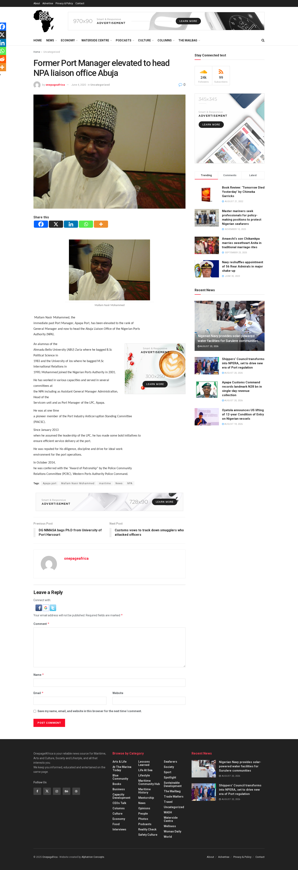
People (143, 813)
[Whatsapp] (86, 224)
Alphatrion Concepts (92, 857)
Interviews (119, 829)
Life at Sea (145, 770)
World (168, 836)
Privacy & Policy (64, 3)
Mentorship (146, 797)
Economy (68, 40)
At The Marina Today (122, 768)
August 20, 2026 (208, 346)
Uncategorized (51, 52)
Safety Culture (147, 834)
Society (169, 767)
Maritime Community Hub (149, 782)
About (36, 3)
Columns (165, 40)
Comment (41, 624)
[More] (101, 224)
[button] (39, 607)
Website (118, 693)
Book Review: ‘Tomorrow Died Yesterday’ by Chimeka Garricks (243, 192)
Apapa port (50, 483)
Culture (144, 40)
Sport (167, 772)
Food (116, 824)
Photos (143, 818)
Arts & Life (119, 761)
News (50, 40)
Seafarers (170, 761)
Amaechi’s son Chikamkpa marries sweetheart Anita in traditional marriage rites (242, 243)
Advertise (47, 3)
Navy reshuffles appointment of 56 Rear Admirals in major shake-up (242, 266)
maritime (105, 483)
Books (117, 784)
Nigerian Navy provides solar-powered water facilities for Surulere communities (240, 766)
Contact (79, 3)
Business (119, 789)
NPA (129, 483)
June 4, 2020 (78, 84)
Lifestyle (144, 775)
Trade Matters (173, 796)
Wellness (170, 826)
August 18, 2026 (233, 424)
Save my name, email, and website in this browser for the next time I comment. (90, 711)
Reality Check (147, 829)
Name (38, 675)
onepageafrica (55, 84)
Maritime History (144, 791)
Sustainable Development (173, 784)
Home (37, 40)
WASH (168, 812)
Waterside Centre (95, 40)
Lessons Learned (144, 763)
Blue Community (120, 777)
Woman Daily (172, 831)
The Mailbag (187, 40)
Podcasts (123, 40)
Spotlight (170, 777)
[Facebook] (41, 224)
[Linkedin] (71, 224)
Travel (168, 801)
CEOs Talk (119, 803)
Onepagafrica (50, 857)
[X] (56, 224)
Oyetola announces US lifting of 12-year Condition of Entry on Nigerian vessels (243, 414)
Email (38, 693)
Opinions (144, 808)
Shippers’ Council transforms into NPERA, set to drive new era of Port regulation (243, 363)
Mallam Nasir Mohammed (77, 483)
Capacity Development (121, 796)
